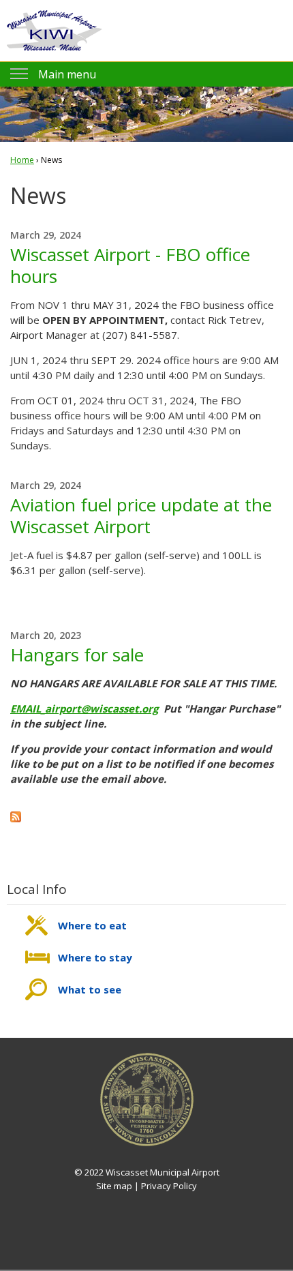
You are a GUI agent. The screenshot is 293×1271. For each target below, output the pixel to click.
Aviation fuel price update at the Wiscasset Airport (141, 515)
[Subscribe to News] (15, 818)
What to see (89, 989)
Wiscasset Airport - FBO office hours (130, 265)
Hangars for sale (77, 654)
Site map (114, 1186)
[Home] (54, 30)
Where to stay (95, 957)
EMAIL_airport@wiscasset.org (84, 708)
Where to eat (92, 925)
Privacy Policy (169, 1186)
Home (22, 160)
